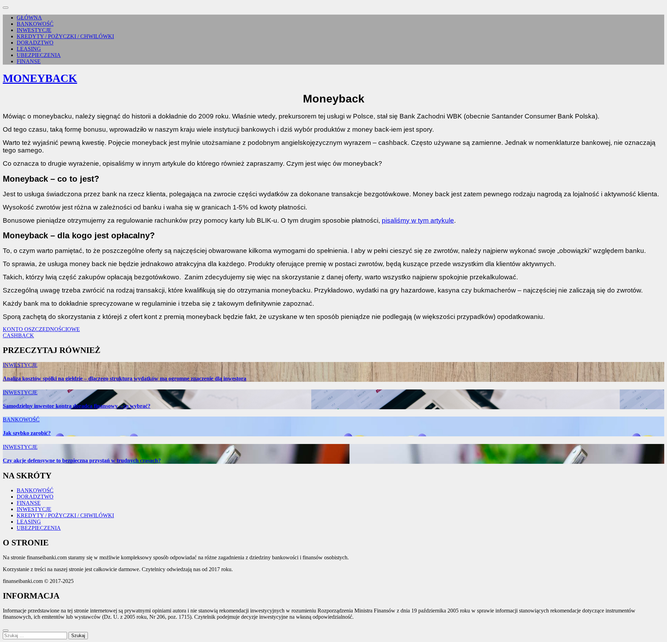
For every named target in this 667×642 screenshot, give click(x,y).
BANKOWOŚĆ (35, 24)
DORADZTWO (35, 43)
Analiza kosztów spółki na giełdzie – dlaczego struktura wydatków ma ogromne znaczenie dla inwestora (124, 378)
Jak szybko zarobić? (27, 433)
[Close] (5, 630)
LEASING (29, 49)
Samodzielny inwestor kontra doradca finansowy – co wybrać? (76, 406)
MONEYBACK (40, 78)
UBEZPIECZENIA (39, 55)
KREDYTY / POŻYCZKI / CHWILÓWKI (65, 36)
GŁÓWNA (29, 17)
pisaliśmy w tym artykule (418, 220)
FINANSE (29, 61)
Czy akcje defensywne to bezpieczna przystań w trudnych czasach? (82, 460)
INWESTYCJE (34, 30)
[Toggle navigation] (5, 8)
